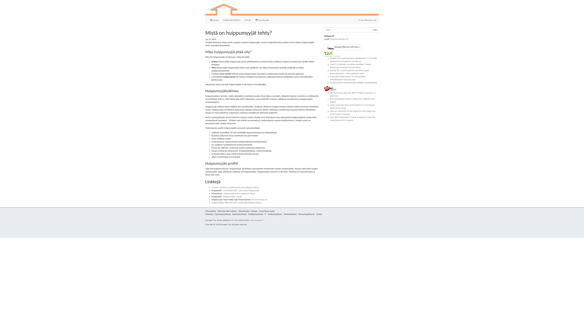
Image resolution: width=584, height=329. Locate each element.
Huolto (319, 214)
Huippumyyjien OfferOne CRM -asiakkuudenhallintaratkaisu (236, 203)
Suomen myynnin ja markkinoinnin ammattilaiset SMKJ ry (235, 187)
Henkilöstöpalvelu (255, 214)
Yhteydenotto (244, 211)
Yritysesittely (210, 211)
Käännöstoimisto (239, 214)
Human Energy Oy (259, 200)
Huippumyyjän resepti (232, 197)
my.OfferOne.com (368, 20)
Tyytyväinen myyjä (267, 211)
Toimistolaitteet (290, 214)
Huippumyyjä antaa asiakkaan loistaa (239, 194)
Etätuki (248, 20)
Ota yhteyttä (263, 20)
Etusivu (215, 20)
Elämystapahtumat (306, 214)
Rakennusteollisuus (223, 214)
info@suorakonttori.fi (339, 39)
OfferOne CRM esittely (226, 211)
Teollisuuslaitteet (275, 214)
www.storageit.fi (256, 220)
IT (265, 214)
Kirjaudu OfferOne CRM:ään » (347, 47)
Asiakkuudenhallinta (231, 20)
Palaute (254, 211)
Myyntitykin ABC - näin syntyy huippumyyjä (241, 190)
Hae (375, 30)
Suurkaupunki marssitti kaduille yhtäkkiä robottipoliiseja (353, 83)
